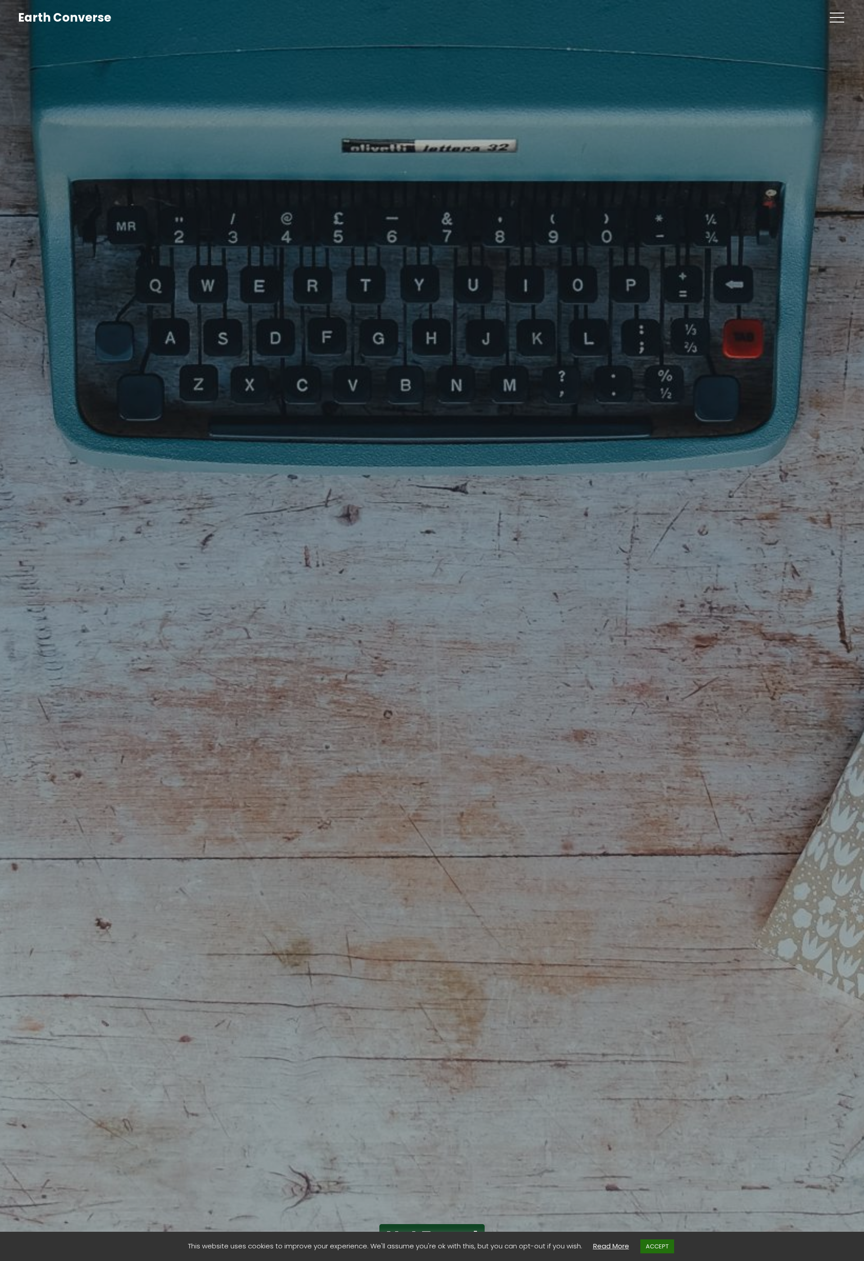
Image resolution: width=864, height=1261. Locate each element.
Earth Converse (64, 17)
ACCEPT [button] (657, 1246)
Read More (611, 1246)
